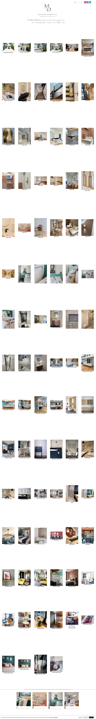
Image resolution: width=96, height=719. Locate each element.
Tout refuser (86, 717)
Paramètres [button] (80, 717)
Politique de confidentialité (54, 717)
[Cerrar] (94, 717)
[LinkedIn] (90, 2)
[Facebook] (88, 2)
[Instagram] (85, 2)
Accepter (91, 717)
